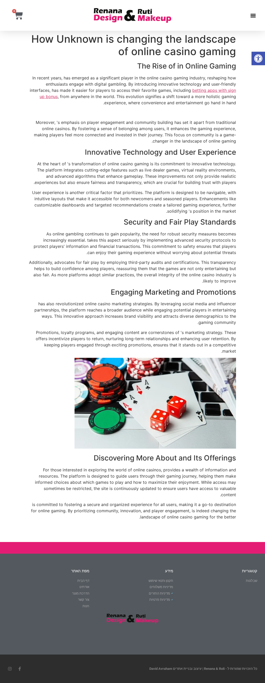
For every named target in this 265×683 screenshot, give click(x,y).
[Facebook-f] (20, 669)
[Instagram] (10, 669)
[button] (258, 58)
